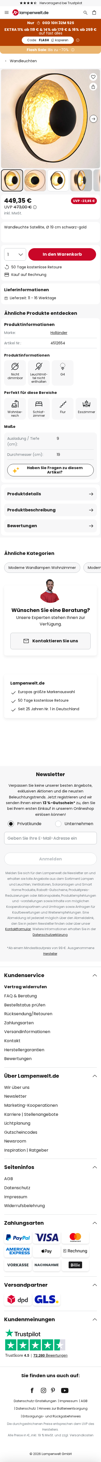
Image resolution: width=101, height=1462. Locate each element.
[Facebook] (35, 1390)
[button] (12, 180)
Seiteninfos (19, 1167)
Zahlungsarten (19, 1023)
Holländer (59, 332)
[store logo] (33, 12)
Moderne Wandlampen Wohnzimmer (42, 567)
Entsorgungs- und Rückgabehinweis (52, 1416)
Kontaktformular (18, 929)
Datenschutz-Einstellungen (35, 1401)
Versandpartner (26, 1285)
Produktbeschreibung (31, 510)
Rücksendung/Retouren (28, 1014)
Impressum (15, 1197)
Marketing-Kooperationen (31, 1105)
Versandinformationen (27, 1032)
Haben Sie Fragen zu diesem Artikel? (55, 470)
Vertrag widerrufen (25, 987)
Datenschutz (17, 1188)
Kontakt (12, 1041)
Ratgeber (38, 1150)
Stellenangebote (41, 1114)
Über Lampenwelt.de (31, 1076)
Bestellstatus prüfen (24, 1005)
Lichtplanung (17, 1123)
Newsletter (15, 1096)
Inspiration (15, 1150)
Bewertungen (22, 526)
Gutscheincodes (20, 1132)
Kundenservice (24, 975)
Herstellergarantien (24, 1050)
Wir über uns (17, 1087)
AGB (8, 1179)
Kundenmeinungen (29, 1319)
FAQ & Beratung (20, 996)
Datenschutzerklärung (50, 934)
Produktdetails (24, 494)
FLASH (47, 40)
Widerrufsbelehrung (24, 1206)
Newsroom (15, 1141)
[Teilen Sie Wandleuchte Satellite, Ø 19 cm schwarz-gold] (93, 86)
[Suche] (85, 12)
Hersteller (50, 953)
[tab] (50, 1017)
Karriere (12, 1114)
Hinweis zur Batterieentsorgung (63, 1408)
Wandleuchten (23, 61)
